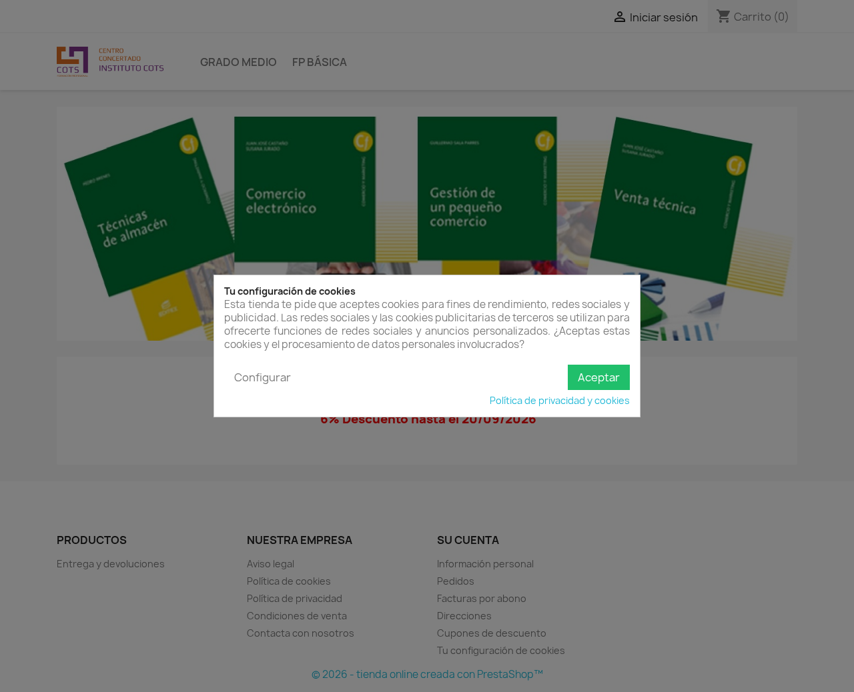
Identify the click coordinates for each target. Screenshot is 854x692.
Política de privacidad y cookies (560, 400)
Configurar (262, 377)
